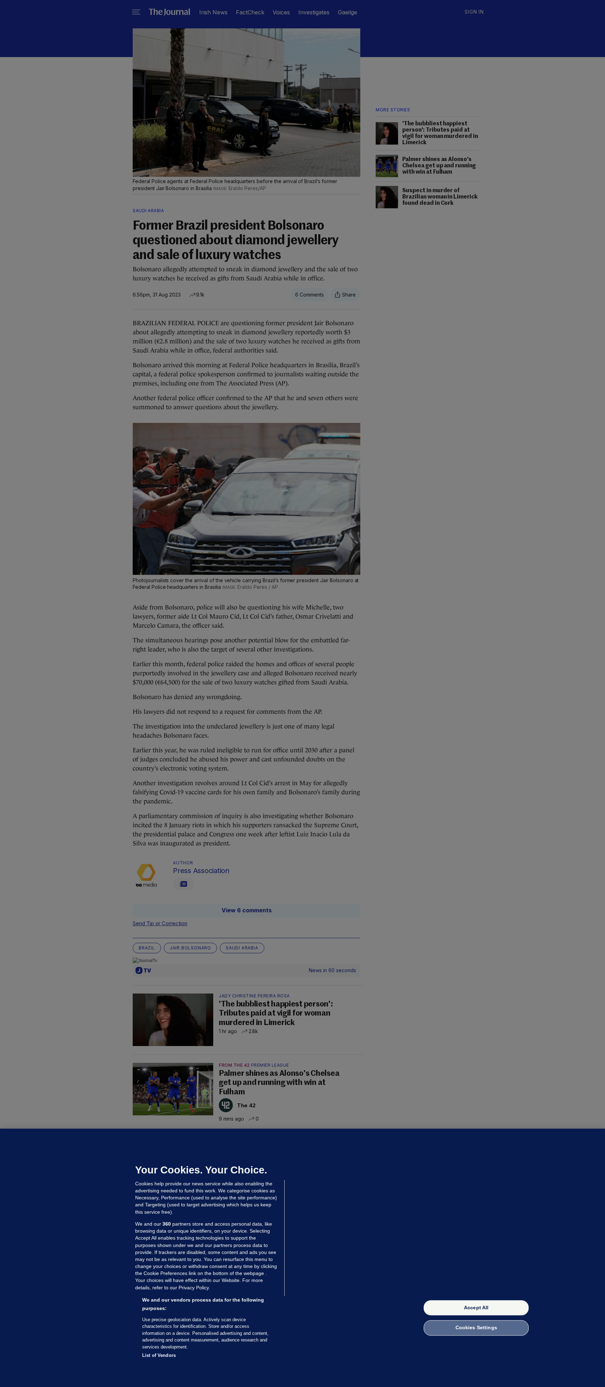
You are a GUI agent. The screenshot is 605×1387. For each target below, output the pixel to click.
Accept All (476, 1307)
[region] (302, 1258)
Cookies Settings (476, 1328)
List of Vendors (159, 1355)
